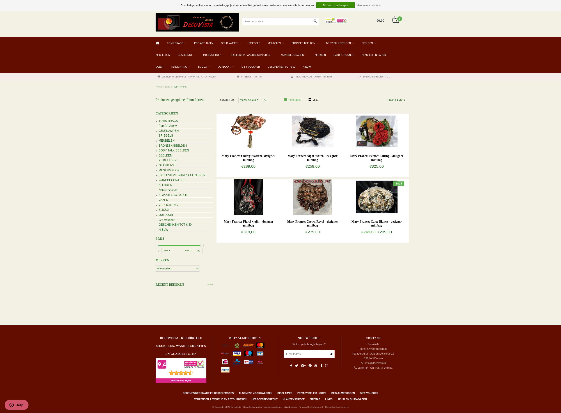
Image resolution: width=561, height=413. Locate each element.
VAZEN (159, 66)
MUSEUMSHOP (211, 55)
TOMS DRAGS (175, 43)
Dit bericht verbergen (335, 5)
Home (159, 86)
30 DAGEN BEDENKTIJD (376, 76)
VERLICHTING (179, 66)
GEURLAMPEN (229, 43)
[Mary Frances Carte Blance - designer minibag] (377, 196)
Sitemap (315, 399)
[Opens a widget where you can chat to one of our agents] (16, 405)
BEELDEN (367, 43)
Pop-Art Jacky (203, 43)
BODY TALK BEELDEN (338, 43)
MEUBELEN (274, 43)
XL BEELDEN (163, 55)
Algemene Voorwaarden (255, 393)
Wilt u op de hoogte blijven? (309, 344)
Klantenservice (294, 399)
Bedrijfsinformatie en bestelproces (208, 393)
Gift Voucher (250, 66)
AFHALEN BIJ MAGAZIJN (352, 399)
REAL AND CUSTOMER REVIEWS (313, 76)
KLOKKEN (320, 55)
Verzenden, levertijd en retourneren (220, 399)
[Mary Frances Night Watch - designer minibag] (313, 131)
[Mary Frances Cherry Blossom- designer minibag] (248, 131)
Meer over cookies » (369, 5)
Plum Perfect (179, 86)
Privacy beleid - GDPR (311, 393)
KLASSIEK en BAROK (374, 55)
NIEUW (307, 66)
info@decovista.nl (376, 363)
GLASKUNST (185, 55)
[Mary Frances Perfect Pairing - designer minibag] (377, 131)
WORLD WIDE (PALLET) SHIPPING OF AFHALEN (189, 76)
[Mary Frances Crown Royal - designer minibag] (313, 196)
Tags (167, 86)
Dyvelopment (342, 407)
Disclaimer (284, 393)
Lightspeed (317, 407)
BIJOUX (202, 66)
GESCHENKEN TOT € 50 (281, 66)
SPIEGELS (254, 43)
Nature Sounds (344, 55)
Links (328, 399)
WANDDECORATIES (292, 55)
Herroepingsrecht (265, 399)
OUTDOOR (224, 66)
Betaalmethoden (343, 393)
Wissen (210, 284)
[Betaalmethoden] (225, 345)
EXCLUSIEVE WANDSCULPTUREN (250, 55)
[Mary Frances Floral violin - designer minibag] (248, 196)
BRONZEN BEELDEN (303, 43)
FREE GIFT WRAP (251, 76)
